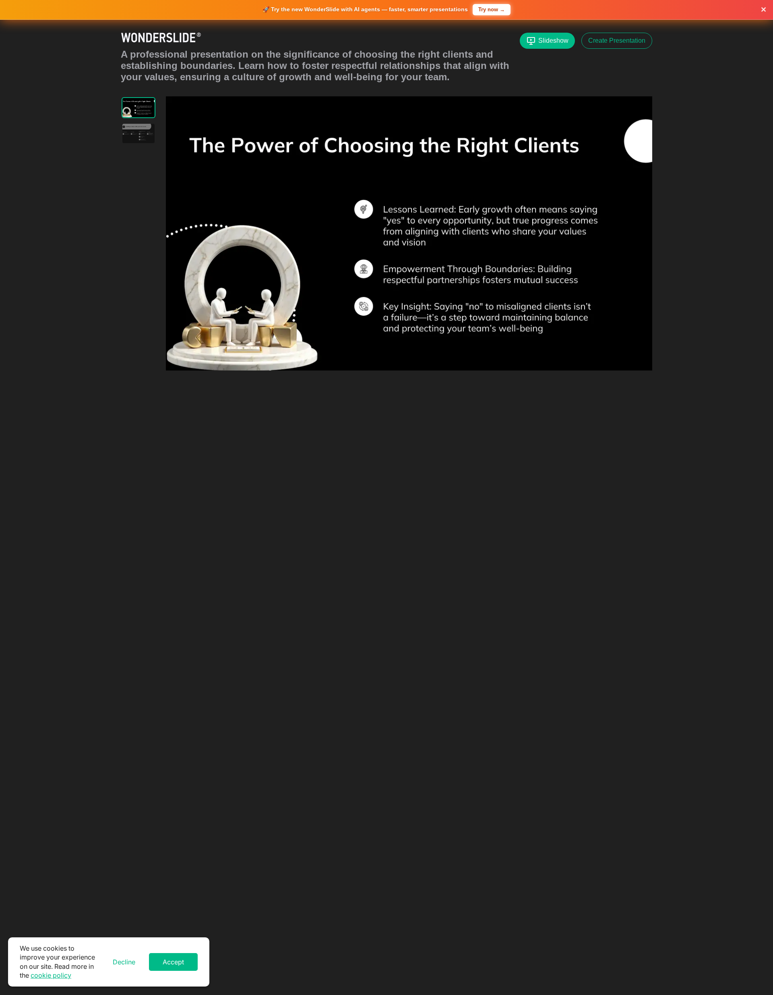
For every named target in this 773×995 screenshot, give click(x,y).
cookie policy (51, 975)
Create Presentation (616, 40)
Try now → (491, 9)
